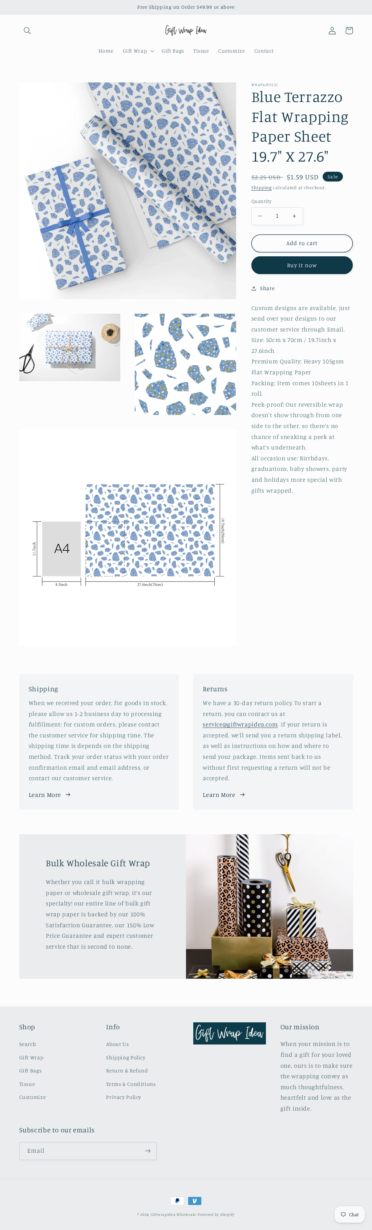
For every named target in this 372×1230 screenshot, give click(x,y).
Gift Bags (30, 1070)
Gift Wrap (31, 1057)
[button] (27, 30)
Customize (32, 1097)
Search (27, 1044)
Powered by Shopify (216, 1214)
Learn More (45, 794)
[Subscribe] (147, 1151)
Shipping (261, 187)
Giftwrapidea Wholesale (173, 1214)
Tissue (27, 1084)
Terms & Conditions (130, 1084)
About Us (117, 1044)
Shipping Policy (125, 1057)
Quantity (261, 201)
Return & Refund (127, 1070)
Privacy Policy (123, 1097)
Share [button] (267, 288)
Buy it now (302, 265)
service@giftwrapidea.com (240, 724)
